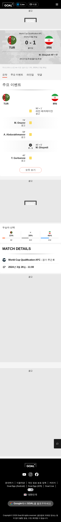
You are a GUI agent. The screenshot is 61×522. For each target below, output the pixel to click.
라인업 (30, 74)
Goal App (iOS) (35, 486)
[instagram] (30, 475)
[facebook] (36, 475)
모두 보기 (30, 170)
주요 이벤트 (17, 74)
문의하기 (9, 483)
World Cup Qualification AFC (30, 34)
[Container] (12, 42)
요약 (4, 74)
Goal (19, 515)
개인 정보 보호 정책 (37, 483)
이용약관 (21, 483)
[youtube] (24, 475)
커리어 (52, 483)
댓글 (39, 74)
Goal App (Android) (16, 486)
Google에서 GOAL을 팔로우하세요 (32, 503)
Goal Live (49, 486)
